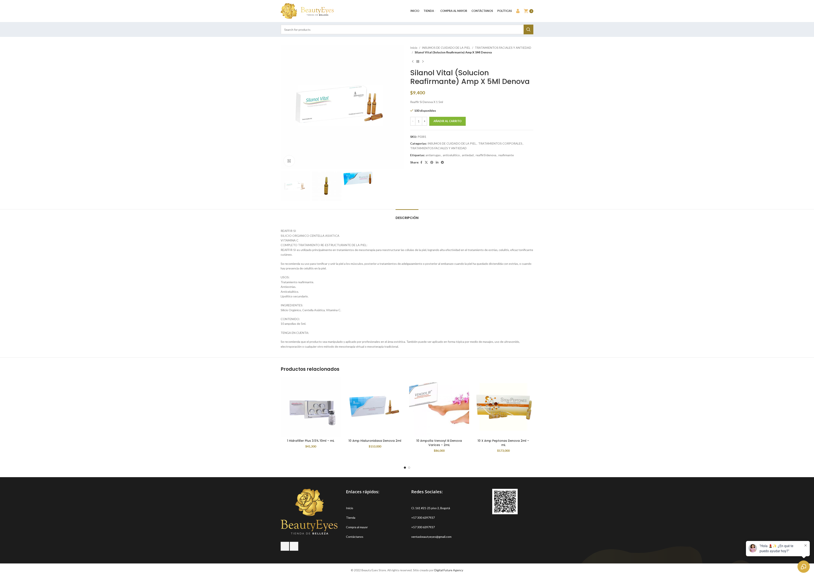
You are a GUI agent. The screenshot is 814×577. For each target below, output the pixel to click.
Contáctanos (354, 536)
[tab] (407, 215)
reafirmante (506, 155)
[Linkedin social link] (437, 162)
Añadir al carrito (447, 121)
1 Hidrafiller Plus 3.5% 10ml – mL (310, 441)
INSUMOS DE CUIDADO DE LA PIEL (446, 47)
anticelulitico (451, 155)
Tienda (350, 517)
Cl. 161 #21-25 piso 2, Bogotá (430, 508)
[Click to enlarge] (289, 161)
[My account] (518, 11)
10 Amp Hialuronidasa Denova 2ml (374, 441)
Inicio (413, 47)
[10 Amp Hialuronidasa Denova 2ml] (375, 407)
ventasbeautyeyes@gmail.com (431, 536)
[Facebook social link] (421, 162)
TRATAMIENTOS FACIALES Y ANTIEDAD (503, 47)
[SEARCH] (528, 29)
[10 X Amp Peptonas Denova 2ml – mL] (503, 407)
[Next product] (422, 61)
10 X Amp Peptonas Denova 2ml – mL (503, 443)
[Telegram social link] (442, 162)
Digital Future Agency (448, 570)
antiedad (468, 155)
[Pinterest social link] (432, 162)
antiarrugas (433, 155)
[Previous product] (412, 61)
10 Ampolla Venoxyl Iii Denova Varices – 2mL (439, 443)
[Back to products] (417, 61)
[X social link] (426, 162)
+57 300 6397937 (423, 517)
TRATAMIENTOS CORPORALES (500, 143)
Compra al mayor (357, 527)
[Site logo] (307, 11)
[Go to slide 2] (409, 468)
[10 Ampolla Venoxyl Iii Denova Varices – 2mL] (439, 407)
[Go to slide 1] (405, 468)
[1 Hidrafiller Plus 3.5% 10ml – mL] (311, 407)
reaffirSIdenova (486, 155)
